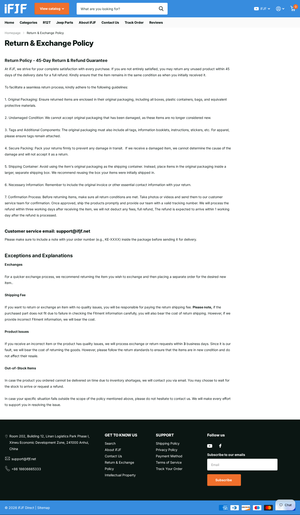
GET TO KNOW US (121, 435)
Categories (28, 22)
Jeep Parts (64, 22)
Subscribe (223, 480)
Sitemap (43, 508)
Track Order (134, 22)
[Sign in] (280, 9)
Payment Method (169, 456)
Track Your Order (169, 469)
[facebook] (220, 446)
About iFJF (87, 22)
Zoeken (161, 9)
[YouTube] (209, 446)
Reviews (156, 22)
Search (110, 443)
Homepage (13, 33)
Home (9, 22)
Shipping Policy (168, 443)
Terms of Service (169, 462)
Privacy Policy (166, 450)
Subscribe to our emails (226, 455)
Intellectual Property (120, 475)
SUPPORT (165, 435)
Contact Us (110, 22)
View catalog (50, 9)
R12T (47, 22)
